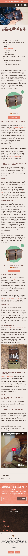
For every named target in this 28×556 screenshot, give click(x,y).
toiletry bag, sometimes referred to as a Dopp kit (13, 128)
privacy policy (14, 547)
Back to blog (6, 475)
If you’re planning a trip (7, 376)
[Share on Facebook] (6, 478)
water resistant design (14, 156)
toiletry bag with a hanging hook (14, 328)
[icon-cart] (22, 5)
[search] (18, 5)
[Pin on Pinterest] (9, 478)
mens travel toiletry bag (9, 279)
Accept (10, 552)
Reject (17, 552)
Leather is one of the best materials (10, 298)
